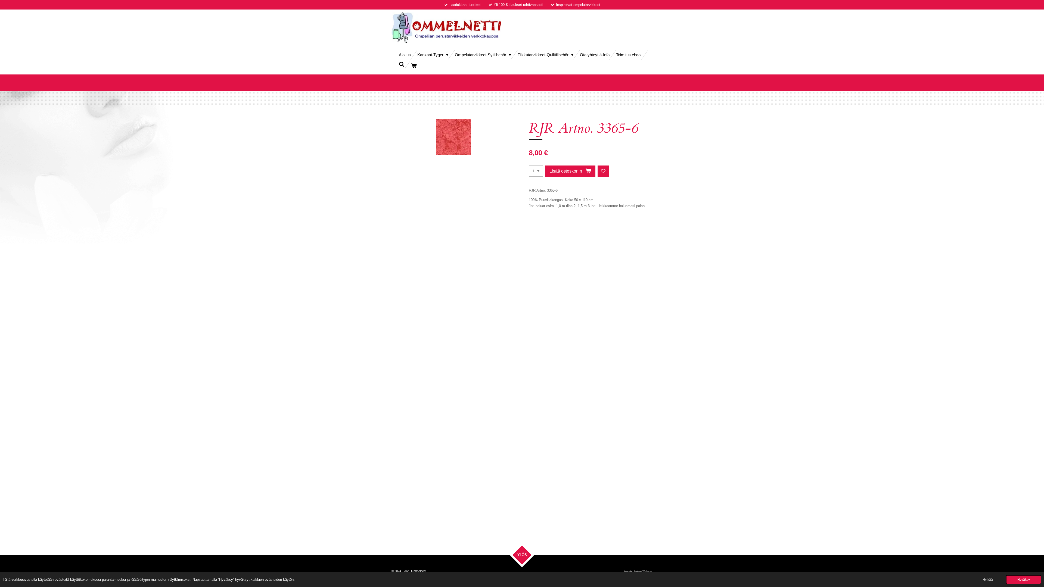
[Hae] (402, 64)
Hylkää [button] (988, 579)
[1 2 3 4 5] (536, 171)
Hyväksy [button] (1023, 579)
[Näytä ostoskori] (414, 65)
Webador (647, 571)
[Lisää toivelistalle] (603, 171)
